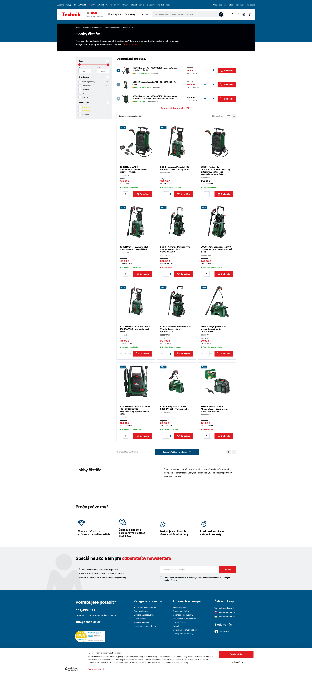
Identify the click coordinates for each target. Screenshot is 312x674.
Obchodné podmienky (183, 615)
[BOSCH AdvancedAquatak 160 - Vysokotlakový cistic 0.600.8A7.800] (176, 221)
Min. (80, 68)
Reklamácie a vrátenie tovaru (186, 618)
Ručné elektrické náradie (145, 607)
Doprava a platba (181, 611)
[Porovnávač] (244, 14)
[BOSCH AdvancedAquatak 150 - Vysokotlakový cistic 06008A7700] (176, 301)
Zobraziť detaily (94, 669)
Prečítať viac (130, 44)
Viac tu (174, 580)
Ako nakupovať (180, 607)
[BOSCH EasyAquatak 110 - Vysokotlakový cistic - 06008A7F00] (217, 301)
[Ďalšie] (234, 452)
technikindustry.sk (226, 608)
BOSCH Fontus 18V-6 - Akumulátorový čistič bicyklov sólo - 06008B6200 (215, 409)
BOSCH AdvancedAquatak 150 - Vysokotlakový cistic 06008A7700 (175, 329)
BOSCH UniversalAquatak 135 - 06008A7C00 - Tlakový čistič (156, 83)
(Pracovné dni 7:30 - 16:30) (116, 5)
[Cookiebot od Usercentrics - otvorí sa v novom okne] (71, 669)
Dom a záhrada (141, 611)
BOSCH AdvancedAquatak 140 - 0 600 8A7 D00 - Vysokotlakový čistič (216, 249)
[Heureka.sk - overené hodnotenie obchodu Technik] (91, 636)
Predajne (240, 5)
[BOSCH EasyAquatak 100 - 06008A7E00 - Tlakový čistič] (176, 381)
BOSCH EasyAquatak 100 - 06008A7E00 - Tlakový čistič (174, 407)
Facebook (224, 631)
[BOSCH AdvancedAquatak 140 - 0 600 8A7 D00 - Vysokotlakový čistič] (217, 221)
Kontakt (251, 5)
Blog (231, 5)
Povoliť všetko (236, 654)
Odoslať (227, 569)
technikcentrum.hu (226, 616)
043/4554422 (97, 5)
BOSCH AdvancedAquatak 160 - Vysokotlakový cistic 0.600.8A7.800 (175, 249)
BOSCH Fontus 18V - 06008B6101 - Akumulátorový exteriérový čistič (154, 69)
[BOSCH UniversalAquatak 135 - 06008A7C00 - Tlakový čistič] (126, 85)
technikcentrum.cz (226, 612)
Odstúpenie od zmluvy (183, 633)
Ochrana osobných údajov (185, 630)
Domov (78, 28)
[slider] (79, 64)
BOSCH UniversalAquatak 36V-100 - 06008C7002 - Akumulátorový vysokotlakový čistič (135, 410)
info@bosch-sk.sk (88, 622)
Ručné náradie (140, 618)
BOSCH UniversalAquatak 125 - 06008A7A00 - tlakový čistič (135, 248)
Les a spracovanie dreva (145, 626)
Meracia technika (141, 622)
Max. (99, 68)
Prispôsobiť (235, 662)
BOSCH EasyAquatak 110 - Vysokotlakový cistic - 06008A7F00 (213, 329)
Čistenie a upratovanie (144, 615)
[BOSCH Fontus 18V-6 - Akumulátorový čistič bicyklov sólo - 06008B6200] (217, 381)
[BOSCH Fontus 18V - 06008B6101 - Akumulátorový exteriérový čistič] (126, 70)
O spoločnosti (219, 5)
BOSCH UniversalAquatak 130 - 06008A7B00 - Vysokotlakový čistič (135, 329)
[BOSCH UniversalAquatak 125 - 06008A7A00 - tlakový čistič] (136, 221)
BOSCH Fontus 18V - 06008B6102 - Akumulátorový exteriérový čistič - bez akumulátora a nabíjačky (154, 97)
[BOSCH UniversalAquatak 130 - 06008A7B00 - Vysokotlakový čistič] (136, 301)
